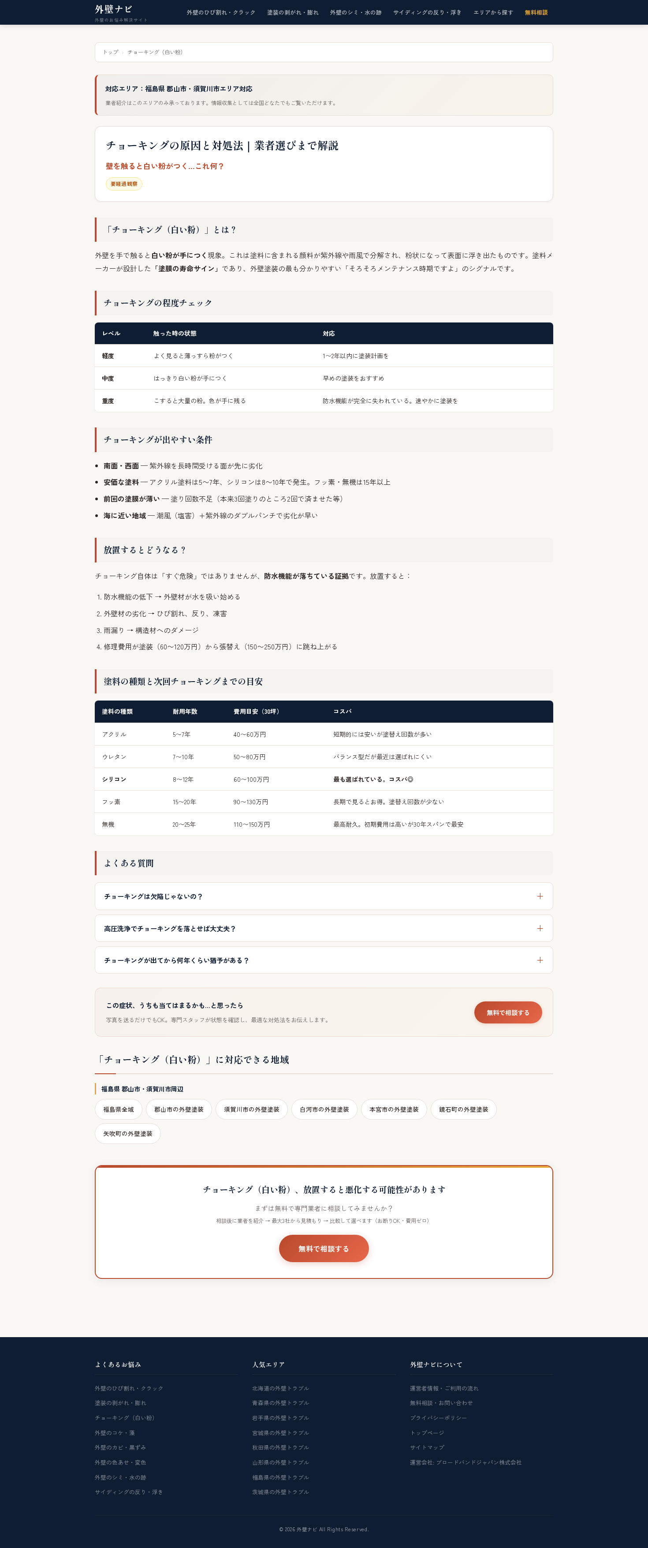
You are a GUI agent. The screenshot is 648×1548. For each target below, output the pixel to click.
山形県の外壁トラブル (280, 1462)
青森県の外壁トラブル (280, 1402)
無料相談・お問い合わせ (441, 1402)
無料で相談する (508, 1012)
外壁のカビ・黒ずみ (120, 1447)
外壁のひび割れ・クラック (221, 12)
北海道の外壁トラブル (280, 1388)
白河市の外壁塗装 (324, 1109)
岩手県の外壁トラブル (280, 1417)
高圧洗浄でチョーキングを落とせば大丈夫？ (170, 928)
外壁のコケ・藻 (115, 1432)
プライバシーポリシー (438, 1417)
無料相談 (536, 12)
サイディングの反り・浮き (427, 12)
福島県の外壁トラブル (280, 1477)
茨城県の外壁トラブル (280, 1492)
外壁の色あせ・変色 (120, 1462)
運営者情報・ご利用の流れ (444, 1388)
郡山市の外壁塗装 (179, 1109)
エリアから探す (493, 12)
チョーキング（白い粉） (126, 1417)
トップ (110, 52)
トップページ (427, 1432)
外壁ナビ (114, 8)
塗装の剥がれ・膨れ (293, 12)
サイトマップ (427, 1447)
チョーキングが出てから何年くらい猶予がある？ (177, 960)
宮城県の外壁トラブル (280, 1432)
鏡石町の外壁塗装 (463, 1109)
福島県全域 (118, 1109)
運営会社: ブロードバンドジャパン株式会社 (466, 1462)
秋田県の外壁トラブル (280, 1447)
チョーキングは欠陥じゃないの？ (153, 896)
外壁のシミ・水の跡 (356, 12)
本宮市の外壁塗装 (394, 1109)
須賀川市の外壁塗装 (251, 1109)
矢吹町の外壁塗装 (128, 1133)
